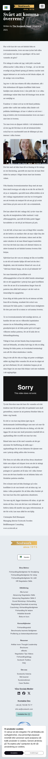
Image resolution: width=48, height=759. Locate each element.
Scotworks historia (24, 674)
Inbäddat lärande (24, 613)
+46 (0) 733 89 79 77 (24, 705)
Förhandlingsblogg (24, 657)
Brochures (24, 648)
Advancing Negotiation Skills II (24, 598)
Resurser (24, 640)
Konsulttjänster (24, 623)
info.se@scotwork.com (24, 709)
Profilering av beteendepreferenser (24, 634)
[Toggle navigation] (42, 6)
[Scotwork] (24, 544)
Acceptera (14, 753)
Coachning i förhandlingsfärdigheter (24, 607)
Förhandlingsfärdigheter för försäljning (24, 572)
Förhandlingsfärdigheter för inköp (24, 575)
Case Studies (24, 683)
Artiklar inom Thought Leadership (24, 644)
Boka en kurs (24, 617)
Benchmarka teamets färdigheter (24, 631)
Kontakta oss (22, 714)
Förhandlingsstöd (24, 627)
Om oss (24, 670)
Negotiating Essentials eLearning (24, 604)
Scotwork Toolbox (24, 660)
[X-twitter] (29, 693)
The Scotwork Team (22, 26)
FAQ (24, 663)
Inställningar (34, 753)
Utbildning (24, 588)
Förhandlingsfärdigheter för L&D (24, 578)
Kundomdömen (24, 680)
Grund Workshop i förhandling (24, 601)
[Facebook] (23, 693)
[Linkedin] (18, 693)
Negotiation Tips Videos (24, 654)
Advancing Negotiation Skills (24, 595)
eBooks (24, 651)
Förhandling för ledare (24, 610)
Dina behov (24, 568)
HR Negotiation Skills (24, 581)
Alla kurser (24, 592)
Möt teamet (24, 677)
